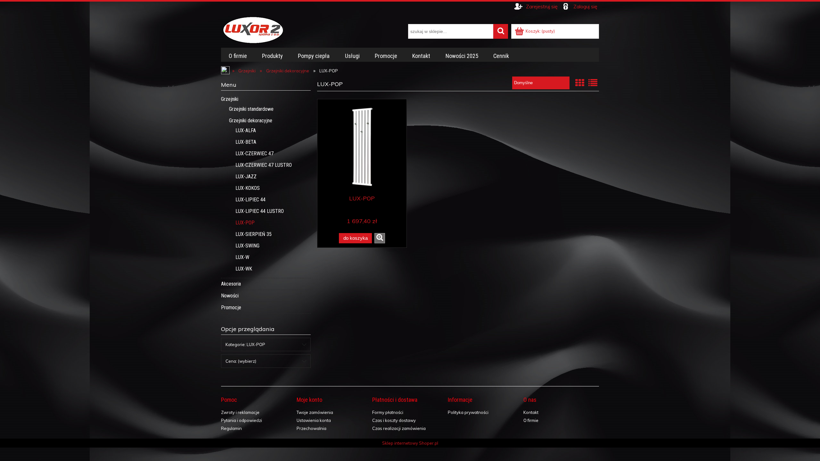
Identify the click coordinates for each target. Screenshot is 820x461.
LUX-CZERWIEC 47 (254, 153)
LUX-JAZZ (246, 177)
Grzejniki (229, 99)
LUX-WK (243, 269)
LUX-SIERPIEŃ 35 (253, 234)
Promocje (231, 307)
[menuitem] (237, 56)
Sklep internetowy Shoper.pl (410, 443)
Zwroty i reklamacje (240, 412)
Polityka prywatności (468, 412)
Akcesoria (231, 284)
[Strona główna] (253, 29)
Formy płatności (387, 412)
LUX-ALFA (245, 130)
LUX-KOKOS (247, 188)
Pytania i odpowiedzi (241, 420)
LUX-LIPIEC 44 (250, 200)
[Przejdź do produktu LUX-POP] (362, 146)
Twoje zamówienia (315, 412)
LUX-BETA (245, 142)
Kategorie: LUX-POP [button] (245, 344)
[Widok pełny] (592, 82)
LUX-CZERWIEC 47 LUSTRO (263, 165)
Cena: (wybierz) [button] (241, 361)
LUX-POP (245, 223)
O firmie (530, 420)
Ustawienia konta (314, 420)
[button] (379, 238)
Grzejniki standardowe (251, 109)
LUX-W (242, 257)
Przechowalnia (311, 428)
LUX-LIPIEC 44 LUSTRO (259, 211)
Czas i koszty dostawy (394, 420)
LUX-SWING (247, 246)
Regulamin (231, 428)
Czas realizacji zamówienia (399, 428)
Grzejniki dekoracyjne (250, 120)
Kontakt (530, 412)
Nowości (230, 296)
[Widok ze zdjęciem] (579, 82)
